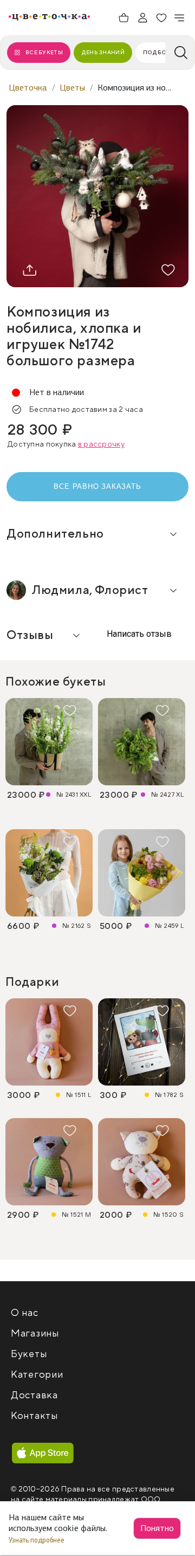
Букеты (29, 1354)
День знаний (103, 52)
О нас (24, 1313)
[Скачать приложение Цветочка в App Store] (43, 1453)
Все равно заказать (97, 486)
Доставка (34, 1395)
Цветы (72, 87)
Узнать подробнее (37, 1540)
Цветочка (28, 87)
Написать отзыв (138, 634)
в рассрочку (101, 444)
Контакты (34, 1416)
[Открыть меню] (179, 17)
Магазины (35, 1333)
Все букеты (44, 52)
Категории (37, 1374)
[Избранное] (161, 17)
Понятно (157, 1528)
